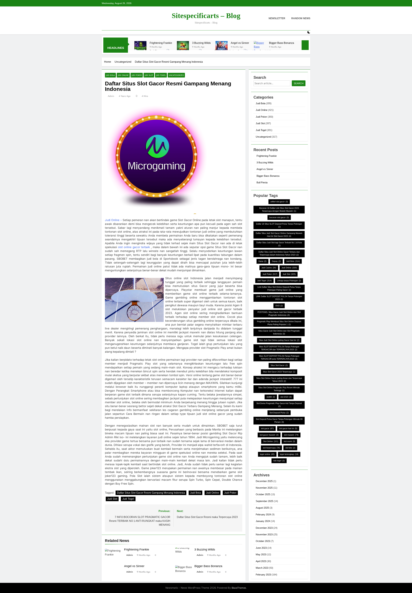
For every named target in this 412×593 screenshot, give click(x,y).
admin (111, 96)
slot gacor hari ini (288, 428)
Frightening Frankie (161, 42)
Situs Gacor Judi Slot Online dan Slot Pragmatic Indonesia (279, 332)
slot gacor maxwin (269, 435)
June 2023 (261, 547)
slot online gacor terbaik (134, 247)
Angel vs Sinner (240, 42)
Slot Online (270, 441)
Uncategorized (176, 75)
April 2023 (261, 561)
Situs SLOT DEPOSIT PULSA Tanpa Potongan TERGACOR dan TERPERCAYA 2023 (279, 348)
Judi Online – (113, 220)
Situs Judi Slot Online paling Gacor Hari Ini (279, 340)
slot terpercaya (271, 448)
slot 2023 (286, 397)
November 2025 (264, 487)
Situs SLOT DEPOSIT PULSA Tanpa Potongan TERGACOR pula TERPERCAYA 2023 (279, 357)
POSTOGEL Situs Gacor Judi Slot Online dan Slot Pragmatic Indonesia (279, 313)
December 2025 (264, 481)
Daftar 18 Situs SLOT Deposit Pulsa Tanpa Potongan (279, 225)
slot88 (271, 397)
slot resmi (289, 441)
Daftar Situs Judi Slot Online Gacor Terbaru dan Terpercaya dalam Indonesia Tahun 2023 (279, 253)
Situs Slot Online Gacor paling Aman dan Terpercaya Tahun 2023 (279, 379)
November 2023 (264, 534)
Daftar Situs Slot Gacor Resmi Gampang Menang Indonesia (151, 492)
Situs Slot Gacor (279, 365)
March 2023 (262, 567)
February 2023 (263, 574)
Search (299, 83)
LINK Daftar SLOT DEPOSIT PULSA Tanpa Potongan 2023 (279, 297)
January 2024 (263, 521)
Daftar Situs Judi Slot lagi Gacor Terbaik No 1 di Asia (279, 244)
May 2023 (261, 554)
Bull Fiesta (262, 182)
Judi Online (123, 75)
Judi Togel (161, 75)
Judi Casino (268, 268)
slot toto (290, 448)
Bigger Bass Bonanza (281, 42)
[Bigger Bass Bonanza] (260, 47)
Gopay (276, 261)
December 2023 (264, 527)
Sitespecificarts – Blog (206, 16)
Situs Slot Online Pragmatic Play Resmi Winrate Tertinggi (279, 389)
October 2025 (263, 494)
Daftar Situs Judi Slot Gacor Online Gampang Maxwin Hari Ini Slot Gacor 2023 (279, 234)
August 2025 (262, 507)
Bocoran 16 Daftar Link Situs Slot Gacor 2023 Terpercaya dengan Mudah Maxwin (279, 209)
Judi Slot (149, 75)
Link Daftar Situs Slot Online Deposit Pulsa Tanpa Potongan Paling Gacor (279, 288)
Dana (262, 261)
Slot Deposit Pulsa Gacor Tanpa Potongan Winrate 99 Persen (279, 420)
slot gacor (267, 428)
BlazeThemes (239, 587)
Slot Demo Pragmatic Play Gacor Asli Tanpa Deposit (279, 404)
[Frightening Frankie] (140, 47)
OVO (279, 306)
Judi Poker (137, 75)
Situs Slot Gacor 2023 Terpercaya (279, 372)
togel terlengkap (289, 454)
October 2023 (263, 541)
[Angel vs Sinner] (221, 47)
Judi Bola (110, 75)
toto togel (279, 461)
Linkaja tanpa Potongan (289, 281)
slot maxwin (291, 435)
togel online (267, 454)
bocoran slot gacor (279, 217)
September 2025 (264, 501)
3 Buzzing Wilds (201, 42)
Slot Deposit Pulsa (279, 413)
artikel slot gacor (279, 202)
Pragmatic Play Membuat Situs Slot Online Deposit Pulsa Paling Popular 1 (279, 323)
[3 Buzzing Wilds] (183, 47)
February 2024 (263, 514)
